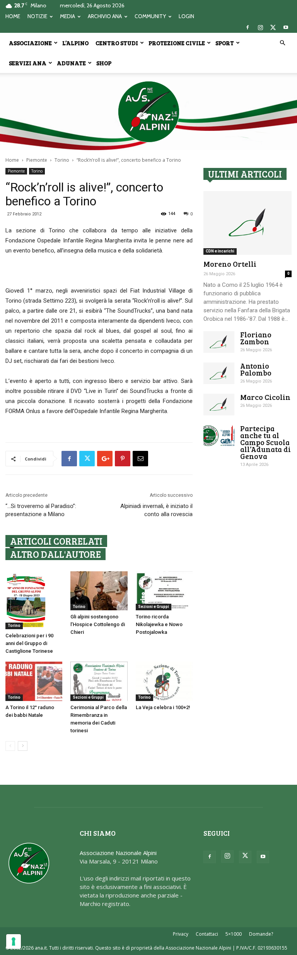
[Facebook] (247, 27)
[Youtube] (286, 27)
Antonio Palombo (255, 369)
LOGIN (186, 16)
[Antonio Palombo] (218, 373)
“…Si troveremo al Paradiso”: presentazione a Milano (40, 510)
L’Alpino (75, 43)
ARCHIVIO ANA (105, 16)
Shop (103, 63)
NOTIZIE (37, 16)
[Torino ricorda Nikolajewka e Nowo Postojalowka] (164, 590)
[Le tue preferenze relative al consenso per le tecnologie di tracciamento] (13, 941)
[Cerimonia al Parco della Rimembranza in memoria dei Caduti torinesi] (98, 681)
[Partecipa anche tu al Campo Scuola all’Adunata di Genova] (218, 435)
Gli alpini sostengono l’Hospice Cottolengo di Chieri (97, 624)
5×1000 (233, 934)
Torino (62, 160)
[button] (282, 43)
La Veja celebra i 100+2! (163, 707)
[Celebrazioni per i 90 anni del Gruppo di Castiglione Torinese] (33, 600)
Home (12, 160)
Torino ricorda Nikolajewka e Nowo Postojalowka (159, 624)
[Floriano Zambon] (218, 342)
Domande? (261, 934)
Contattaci (207, 934)
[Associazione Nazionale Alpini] (148, 111)
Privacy (180, 934)
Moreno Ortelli (229, 264)
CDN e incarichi (220, 251)
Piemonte (36, 160)
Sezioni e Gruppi (153, 606)
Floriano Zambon (255, 338)
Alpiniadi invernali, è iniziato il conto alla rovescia (156, 510)
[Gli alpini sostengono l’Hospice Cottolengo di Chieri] (98, 590)
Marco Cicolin (265, 397)
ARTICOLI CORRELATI (56, 541)
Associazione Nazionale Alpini (118, 853)
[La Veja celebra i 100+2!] (164, 681)
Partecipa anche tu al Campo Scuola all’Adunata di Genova (265, 442)
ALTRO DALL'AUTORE (55, 554)
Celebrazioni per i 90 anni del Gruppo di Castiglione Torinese (29, 643)
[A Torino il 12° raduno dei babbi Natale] (33, 681)
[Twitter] (273, 27)
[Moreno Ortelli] (247, 223)
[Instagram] (260, 27)
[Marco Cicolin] (218, 404)
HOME (12, 16)
